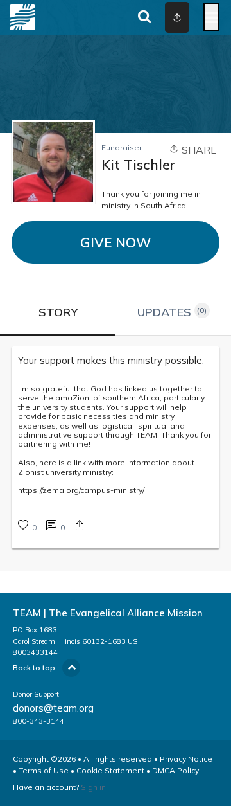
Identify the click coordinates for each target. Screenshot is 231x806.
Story (58, 312)
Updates (172, 312)
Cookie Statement (110, 770)
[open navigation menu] (211, 17)
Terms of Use (44, 770)
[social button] (177, 17)
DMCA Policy (175, 770)
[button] (79, 526)
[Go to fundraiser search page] (144, 17)
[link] (115, 360)
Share (198, 149)
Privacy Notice (186, 759)
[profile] (167, 17)
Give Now (115, 242)
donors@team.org (53, 708)
